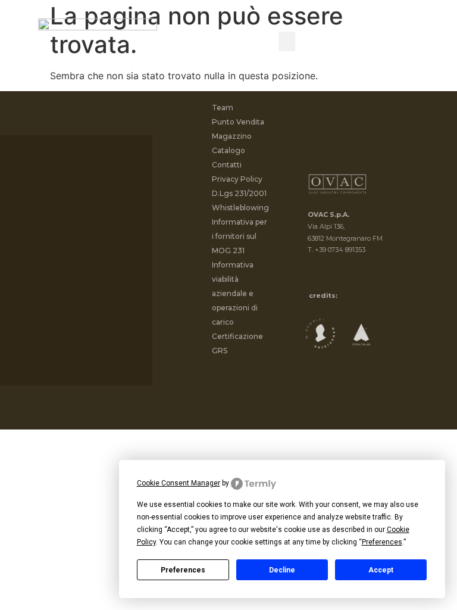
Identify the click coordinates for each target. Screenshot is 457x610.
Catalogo (228, 150)
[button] (286, 41)
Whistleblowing (240, 207)
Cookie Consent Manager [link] (178, 483)
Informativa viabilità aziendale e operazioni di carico (235, 293)
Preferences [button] (382, 542)
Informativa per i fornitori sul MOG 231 (239, 236)
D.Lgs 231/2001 (239, 193)
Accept (380, 570)
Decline (282, 570)
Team (222, 107)
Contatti (227, 164)
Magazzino (232, 136)
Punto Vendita (238, 121)
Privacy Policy (237, 179)
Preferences (183, 570)
